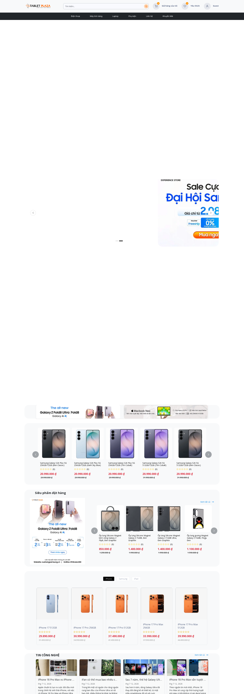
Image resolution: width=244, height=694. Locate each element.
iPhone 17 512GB (48, 627)
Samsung (123, 578)
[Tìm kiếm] (146, 6)
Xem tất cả (205, 501)
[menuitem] (75, 16)
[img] (211, 213)
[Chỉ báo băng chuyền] (114, 240)
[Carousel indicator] (120, 240)
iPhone (109, 578)
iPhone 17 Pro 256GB (85, 627)
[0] (156, 6)
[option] (122, 454)
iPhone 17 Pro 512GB (119, 627)
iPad (136, 578)
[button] (37, 454)
